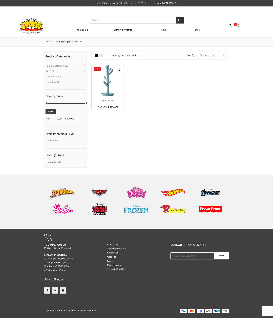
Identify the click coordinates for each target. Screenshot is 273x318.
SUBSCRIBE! (221, 255)
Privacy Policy (114, 265)
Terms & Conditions (117, 269)
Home (47, 42)
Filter (50, 111)
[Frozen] (136, 209)
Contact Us (113, 244)
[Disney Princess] (136, 192)
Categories (112, 253)
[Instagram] (55, 290)
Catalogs (111, 257)
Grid (96, 55)
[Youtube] (63, 290)
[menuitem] (82, 30)
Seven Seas (53, 162)
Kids (47, 71)
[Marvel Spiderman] (62, 192)
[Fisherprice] (210, 209)
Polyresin (52, 140)
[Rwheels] (173, 209)
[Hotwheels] (173, 192)
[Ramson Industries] (31, 25)
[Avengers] (210, 192)
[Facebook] (47, 290)
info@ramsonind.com (55, 270)
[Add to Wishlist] (119, 68)
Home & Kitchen (54, 66)
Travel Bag (51, 82)
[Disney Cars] (99, 192)
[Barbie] (62, 209)
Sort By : (191, 55)
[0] (239, 25)
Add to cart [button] (108, 103)
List (101, 55)
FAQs (109, 261)
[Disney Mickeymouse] (99, 209)
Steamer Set (52, 76)
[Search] (180, 20)
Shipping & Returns (116, 248)
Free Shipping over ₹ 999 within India (116, 3)
